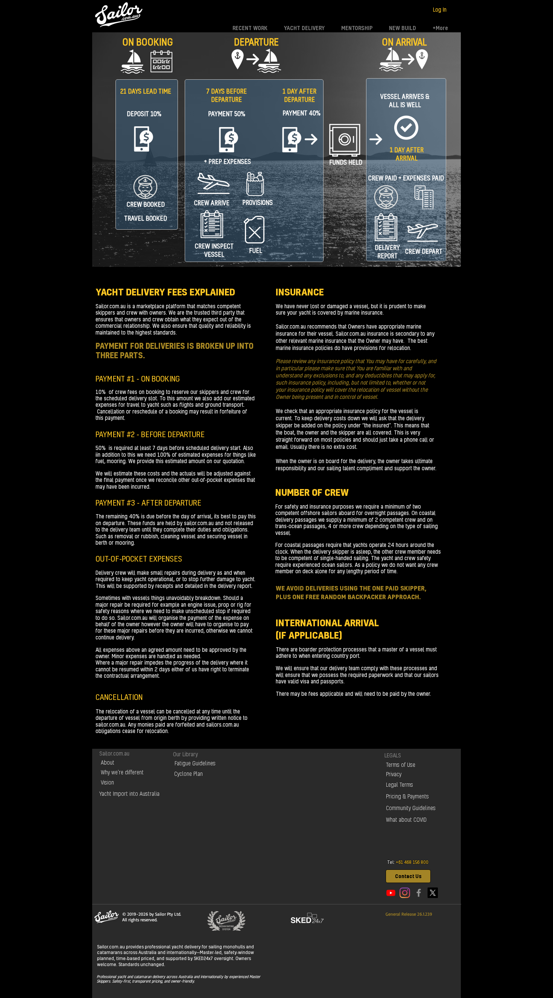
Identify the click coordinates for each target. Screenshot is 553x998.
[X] (432, 892)
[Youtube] (391, 892)
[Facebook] (418, 892)
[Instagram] (405, 892)
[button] (408, 876)
